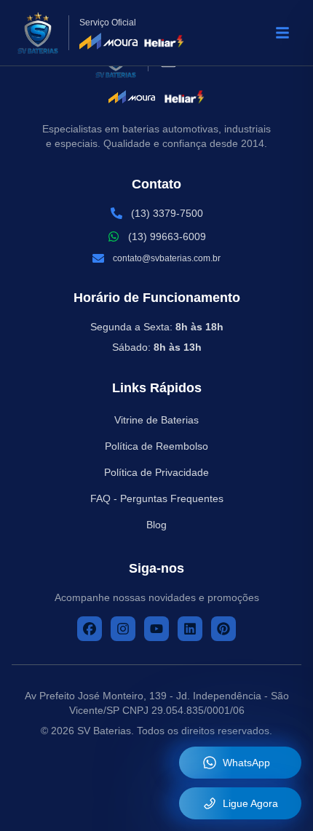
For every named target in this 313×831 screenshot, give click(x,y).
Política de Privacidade (156, 472)
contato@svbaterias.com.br (167, 258)
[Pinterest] (223, 628)
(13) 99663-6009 (167, 236)
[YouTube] (156, 628)
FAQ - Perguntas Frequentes (156, 498)
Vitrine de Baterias (156, 420)
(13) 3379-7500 (167, 213)
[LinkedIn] (190, 628)
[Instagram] (123, 628)
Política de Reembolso (156, 446)
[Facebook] (89, 628)
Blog (156, 524)
